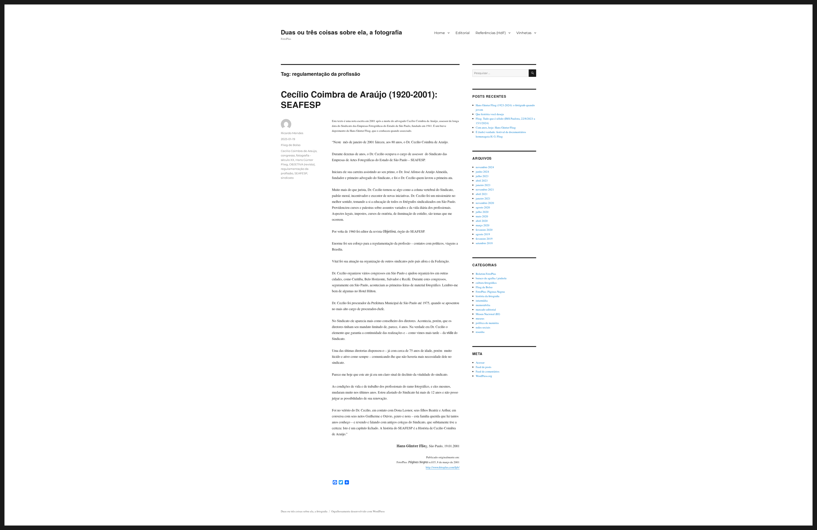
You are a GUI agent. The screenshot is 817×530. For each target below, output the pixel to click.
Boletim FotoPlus (486, 274)
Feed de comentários (487, 371)
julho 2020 (482, 212)
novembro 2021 (485, 189)
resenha (480, 332)
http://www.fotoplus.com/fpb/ (443, 467)
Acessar (480, 362)
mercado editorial (486, 309)
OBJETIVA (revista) (302, 164)
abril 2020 (482, 221)
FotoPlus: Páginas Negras (490, 292)
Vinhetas (523, 33)
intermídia (482, 300)
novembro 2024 (485, 167)
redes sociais (483, 327)
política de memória (487, 323)
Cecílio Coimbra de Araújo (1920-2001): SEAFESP (359, 99)
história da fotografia (487, 296)
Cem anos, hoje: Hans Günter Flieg (496, 127)
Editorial (463, 33)
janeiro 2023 (483, 185)
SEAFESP (300, 173)
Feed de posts (483, 367)
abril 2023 (482, 180)
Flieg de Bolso (290, 145)
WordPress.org (484, 376)
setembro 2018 (484, 243)
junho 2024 (482, 171)
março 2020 (482, 225)
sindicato (287, 177)
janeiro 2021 (483, 198)
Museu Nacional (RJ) (488, 314)
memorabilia (483, 305)
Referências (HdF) (491, 33)
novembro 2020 (485, 203)
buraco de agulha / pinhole (491, 278)
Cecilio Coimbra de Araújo (299, 151)
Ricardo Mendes (292, 133)
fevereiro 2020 (484, 230)
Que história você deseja (490, 114)
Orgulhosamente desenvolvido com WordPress (358, 511)
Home (439, 33)
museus (480, 318)
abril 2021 (482, 194)
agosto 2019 (483, 234)
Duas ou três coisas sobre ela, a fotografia (341, 32)
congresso (288, 155)
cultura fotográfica (486, 283)
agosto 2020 (483, 207)
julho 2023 (482, 176)
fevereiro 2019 (484, 239)
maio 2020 (482, 216)
